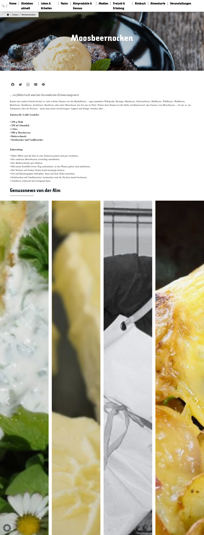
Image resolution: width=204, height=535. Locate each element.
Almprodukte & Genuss (82, 5)
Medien (103, 3)
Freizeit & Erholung (119, 5)
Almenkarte (157, 3)
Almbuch (140, 3)
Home (12, 3)
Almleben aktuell (27, 5)
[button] (7, 528)
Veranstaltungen (180, 3)
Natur (64, 3)
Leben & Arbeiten (46, 5)
